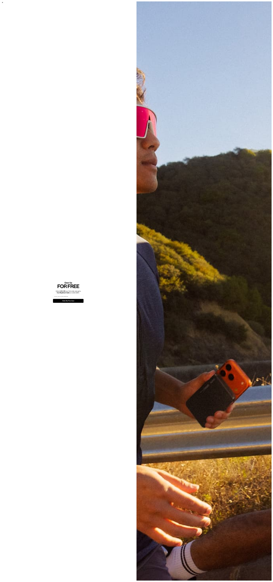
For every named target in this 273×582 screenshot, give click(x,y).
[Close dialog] (2, 2)
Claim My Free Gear (68, 301)
